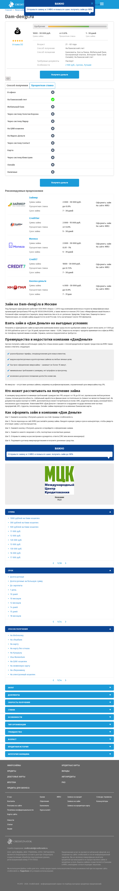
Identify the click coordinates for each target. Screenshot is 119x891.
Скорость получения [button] (19, 702)
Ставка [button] (11, 710)
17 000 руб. (15, 557)
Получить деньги (59, 74)
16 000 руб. (15, 553)
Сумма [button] (11, 512)
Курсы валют (45, 810)
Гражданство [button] (15, 732)
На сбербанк (16, 640)
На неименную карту (20, 666)
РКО (63, 782)
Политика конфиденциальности (20, 810)
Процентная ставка (42, 85)
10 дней (14, 594)
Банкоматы (44, 806)
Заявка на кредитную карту (78, 806)
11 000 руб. (15, 531)
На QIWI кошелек (18, 661)
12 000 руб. (15, 535)
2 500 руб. (70, 65)
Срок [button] (10, 570)
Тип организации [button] (17, 724)
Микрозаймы (14, 765)
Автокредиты (68, 777)
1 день (13, 590)
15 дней (13, 611)
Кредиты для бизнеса (18, 788)
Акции (9, 829)
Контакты (11, 801)
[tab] (59, 512)
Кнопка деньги (37, 281)
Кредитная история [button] (18, 747)
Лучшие (87, 65)
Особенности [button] (15, 717)
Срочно (79, 65)
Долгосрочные (17, 577)
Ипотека (11, 782)
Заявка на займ (73, 801)
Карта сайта (12, 814)
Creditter (34, 218)
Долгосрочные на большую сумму (26, 581)
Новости (10, 820)
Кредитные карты (71, 765)
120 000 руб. (16, 540)
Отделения (44, 801)
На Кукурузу (16, 653)
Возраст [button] (12, 739)
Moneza (33, 238)
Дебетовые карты (16, 777)
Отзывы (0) (17, 44)
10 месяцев (15, 598)
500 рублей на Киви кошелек (24, 527)
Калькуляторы (102, 801)
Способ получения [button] (18, 629)
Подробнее (24, 871)
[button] (53, 563)
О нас (9, 797)
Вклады (66, 771)
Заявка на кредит (74, 797)
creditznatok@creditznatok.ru (36, 848)
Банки (42, 797)
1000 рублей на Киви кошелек (25, 518)
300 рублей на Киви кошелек (24, 522)
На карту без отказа (19, 648)
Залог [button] (11, 688)
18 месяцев (15, 616)
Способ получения (17, 85)
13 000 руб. (15, 544)
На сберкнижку (17, 670)
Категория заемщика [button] (18, 754)
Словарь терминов (104, 797)
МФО (59, 797)
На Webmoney (17, 635)
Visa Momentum (17, 657)
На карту (14, 644)
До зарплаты (16, 585)
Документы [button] (14, 695)
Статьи (9, 824)
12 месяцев (15, 603)
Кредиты (11, 771)
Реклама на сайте (14, 806)
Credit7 (33, 259)
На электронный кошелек (22, 674)
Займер (33, 197)
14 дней (14, 607)
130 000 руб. (16, 549)
